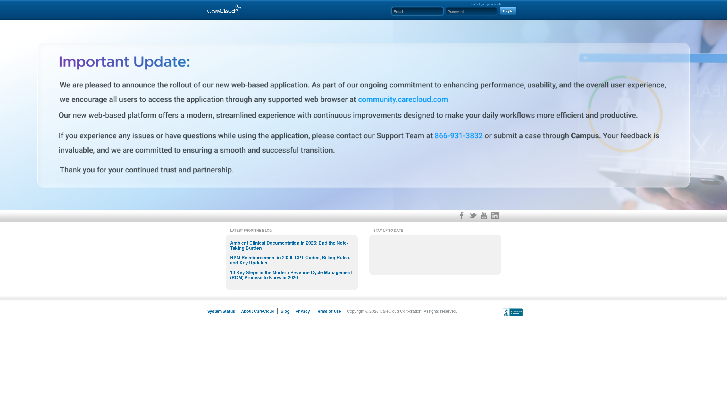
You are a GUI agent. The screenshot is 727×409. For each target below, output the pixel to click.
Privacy (303, 311)
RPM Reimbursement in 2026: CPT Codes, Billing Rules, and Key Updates (290, 260)
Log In (508, 11)
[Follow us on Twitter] (473, 217)
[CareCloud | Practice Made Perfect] (222, 6)
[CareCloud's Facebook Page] (462, 217)
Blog (285, 311)
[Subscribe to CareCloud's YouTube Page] (484, 217)
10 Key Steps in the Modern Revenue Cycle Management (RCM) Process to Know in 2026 (291, 275)
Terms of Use (328, 311)
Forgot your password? (486, 4)
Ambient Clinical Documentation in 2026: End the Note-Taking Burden (289, 245)
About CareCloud (258, 311)
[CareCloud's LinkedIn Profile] (495, 217)
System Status (221, 311)
